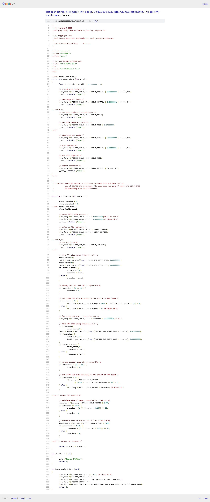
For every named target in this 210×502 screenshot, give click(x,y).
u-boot (88, 11)
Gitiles (14, 498)
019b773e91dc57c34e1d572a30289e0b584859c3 (118, 11)
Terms (28, 498)
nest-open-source (54, 11)
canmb (57, 15)
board (48, 15)
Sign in (205, 4)
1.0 (81, 11)
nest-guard (72, 11)
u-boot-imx (153, 11)
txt (199, 498)
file (95, 21)
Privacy (21, 498)
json (206, 498)
